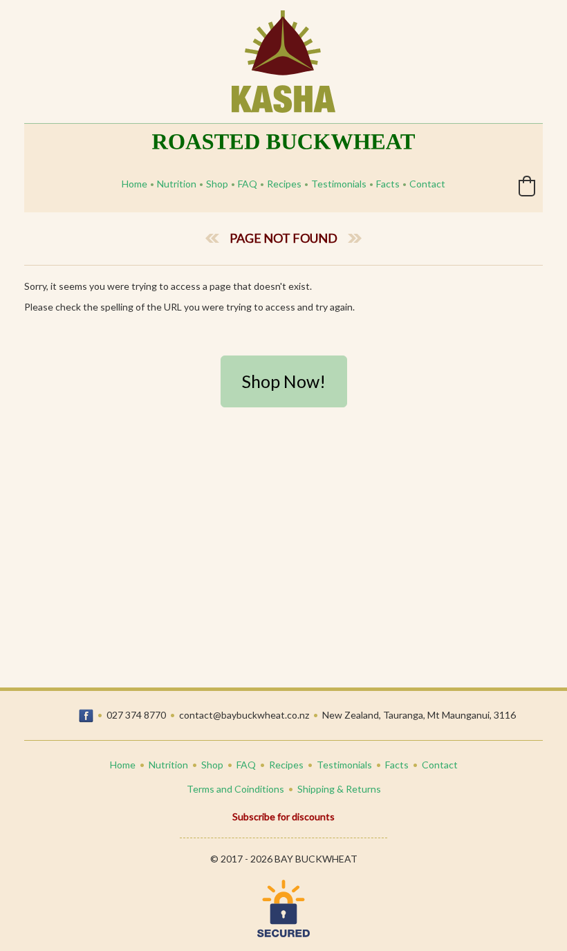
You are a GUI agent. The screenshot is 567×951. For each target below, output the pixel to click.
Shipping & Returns (339, 789)
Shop (217, 184)
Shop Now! (284, 381)
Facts (388, 184)
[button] (527, 186)
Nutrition (176, 184)
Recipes (284, 184)
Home (134, 184)
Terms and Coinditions (235, 789)
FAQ (247, 184)
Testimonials (338, 184)
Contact (427, 184)
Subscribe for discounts (283, 816)
